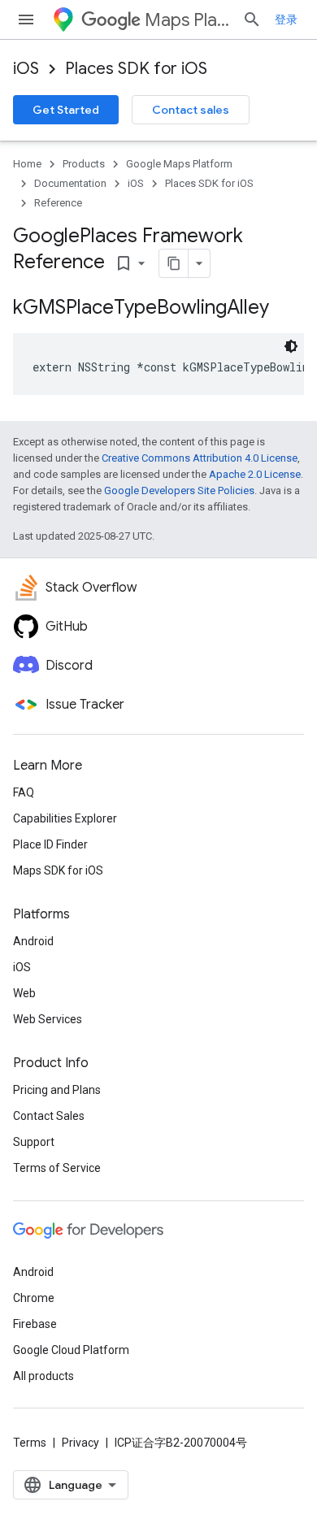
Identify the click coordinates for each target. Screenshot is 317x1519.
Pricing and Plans (57, 1089)
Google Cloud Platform (71, 1349)
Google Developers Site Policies (179, 490)
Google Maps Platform (179, 164)
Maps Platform (187, 20)
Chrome (33, 1297)
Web (24, 993)
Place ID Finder (50, 844)
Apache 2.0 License (255, 474)
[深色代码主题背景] (291, 346)
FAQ (23, 792)
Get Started (66, 109)
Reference (58, 203)
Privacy (80, 1442)
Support (33, 1141)
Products (84, 164)
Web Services (47, 1019)
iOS (26, 69)
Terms (29, 1442)
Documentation (70, 183)
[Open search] (252, 19)
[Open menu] (26, 19)
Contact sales (190, 109)
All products (43, 1375)
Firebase (35, 1323)
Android (33, 941)
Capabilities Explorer (65, 818)
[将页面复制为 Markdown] (174, 263)
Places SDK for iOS (136, 69)
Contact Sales (49, 1115)
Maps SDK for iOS (58, 870)
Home (27, 164)
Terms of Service (57, 1167)
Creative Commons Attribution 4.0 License (199, 458)
